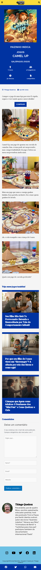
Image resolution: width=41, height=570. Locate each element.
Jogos (20, 52)
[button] (39, 2)
